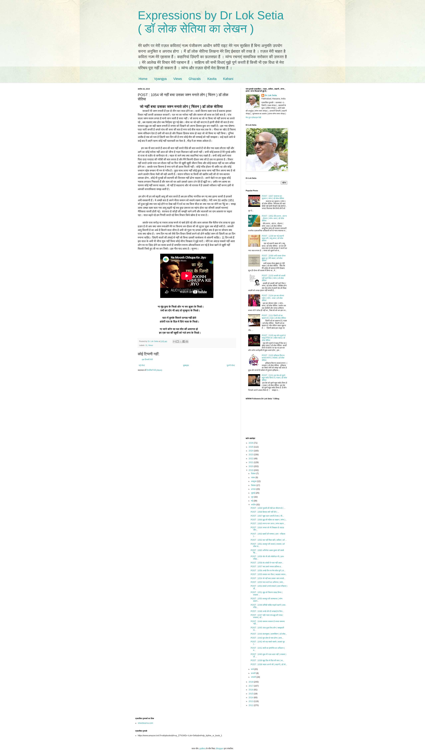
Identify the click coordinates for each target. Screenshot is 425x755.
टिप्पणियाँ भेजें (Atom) (154, 370)
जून (252, 497)
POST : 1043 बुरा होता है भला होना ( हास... (267, 638)
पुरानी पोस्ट (231, 365)
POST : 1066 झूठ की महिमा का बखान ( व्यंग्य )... (269, 520)
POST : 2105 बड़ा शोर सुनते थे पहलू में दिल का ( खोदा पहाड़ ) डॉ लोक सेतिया (274, 337)
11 (146, 345)
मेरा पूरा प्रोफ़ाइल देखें (253, 117)
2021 (251, 462)
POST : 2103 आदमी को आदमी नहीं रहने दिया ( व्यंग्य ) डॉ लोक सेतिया (273, 278)
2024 (251, 451)
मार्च (252, 669)
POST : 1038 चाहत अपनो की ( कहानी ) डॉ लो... (269, 664)
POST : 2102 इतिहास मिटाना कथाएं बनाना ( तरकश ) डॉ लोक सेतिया (273, 357)
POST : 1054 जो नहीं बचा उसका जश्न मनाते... (268, 578)
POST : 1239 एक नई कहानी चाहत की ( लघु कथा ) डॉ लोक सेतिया (273, 238)
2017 (251, 686)
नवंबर (253, 477)
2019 (251, 470)
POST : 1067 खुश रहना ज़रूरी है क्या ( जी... (267, 516)
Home (143, 79)
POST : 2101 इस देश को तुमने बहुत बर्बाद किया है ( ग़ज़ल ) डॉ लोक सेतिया (274, 377)
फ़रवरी (253, 673)
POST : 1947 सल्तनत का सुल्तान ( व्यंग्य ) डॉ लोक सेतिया (273, 197)
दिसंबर (253, 473)
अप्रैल (253, 504)
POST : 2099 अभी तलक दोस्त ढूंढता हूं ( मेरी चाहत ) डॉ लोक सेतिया (274, 258)
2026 (251, 443)
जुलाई (253, 493)
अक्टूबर (254, 481)
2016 (251, 690)
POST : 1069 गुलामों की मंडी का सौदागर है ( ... (268, 508)
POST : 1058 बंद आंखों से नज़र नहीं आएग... (267, 563)
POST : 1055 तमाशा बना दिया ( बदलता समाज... (269, 574)
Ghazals (195, 79)
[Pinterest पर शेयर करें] (187, 341)
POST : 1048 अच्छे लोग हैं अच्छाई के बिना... (267, 611)
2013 (251, 701)
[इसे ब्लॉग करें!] (177, 341)
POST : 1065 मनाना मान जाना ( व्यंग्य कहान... (268, 523)
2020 (251, 466)
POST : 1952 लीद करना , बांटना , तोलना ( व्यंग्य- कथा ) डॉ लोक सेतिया (274, 218)
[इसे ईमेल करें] (174, 341)
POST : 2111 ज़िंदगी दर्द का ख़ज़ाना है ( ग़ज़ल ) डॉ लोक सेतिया (274, 316)
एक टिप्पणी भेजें (147, 359)
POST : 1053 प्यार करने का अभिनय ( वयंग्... (267, 582)
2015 (251, 694)
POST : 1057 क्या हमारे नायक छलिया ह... (266, 566)
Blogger (219, 748)
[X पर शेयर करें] (180, 341)
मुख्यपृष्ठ (186, 365)
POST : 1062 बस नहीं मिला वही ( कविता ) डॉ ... (269, 540)
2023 (251, 454)
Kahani (228, 79)
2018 (251, 682)
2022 (251, 458)
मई (252, 501)
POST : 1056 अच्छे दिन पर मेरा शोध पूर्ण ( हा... (268, 570)
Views (177, 79)
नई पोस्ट (142, 365)
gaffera (202, 748)
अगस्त (253, 489)
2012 (251, 705)
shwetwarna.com (145, 723)
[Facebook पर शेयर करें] (183, 341)
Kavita (211, 79)
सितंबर (253, 485)
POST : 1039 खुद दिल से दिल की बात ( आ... (267, 660)
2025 (251, 447)
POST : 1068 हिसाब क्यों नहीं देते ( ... (265, 512)
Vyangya (160, 79)
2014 (251, 697)
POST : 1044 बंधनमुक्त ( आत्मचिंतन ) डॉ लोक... (269, 634)
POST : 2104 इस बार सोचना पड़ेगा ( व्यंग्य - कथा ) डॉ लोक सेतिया (273, 298)
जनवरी (253, 677)
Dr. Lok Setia (271, 95)
